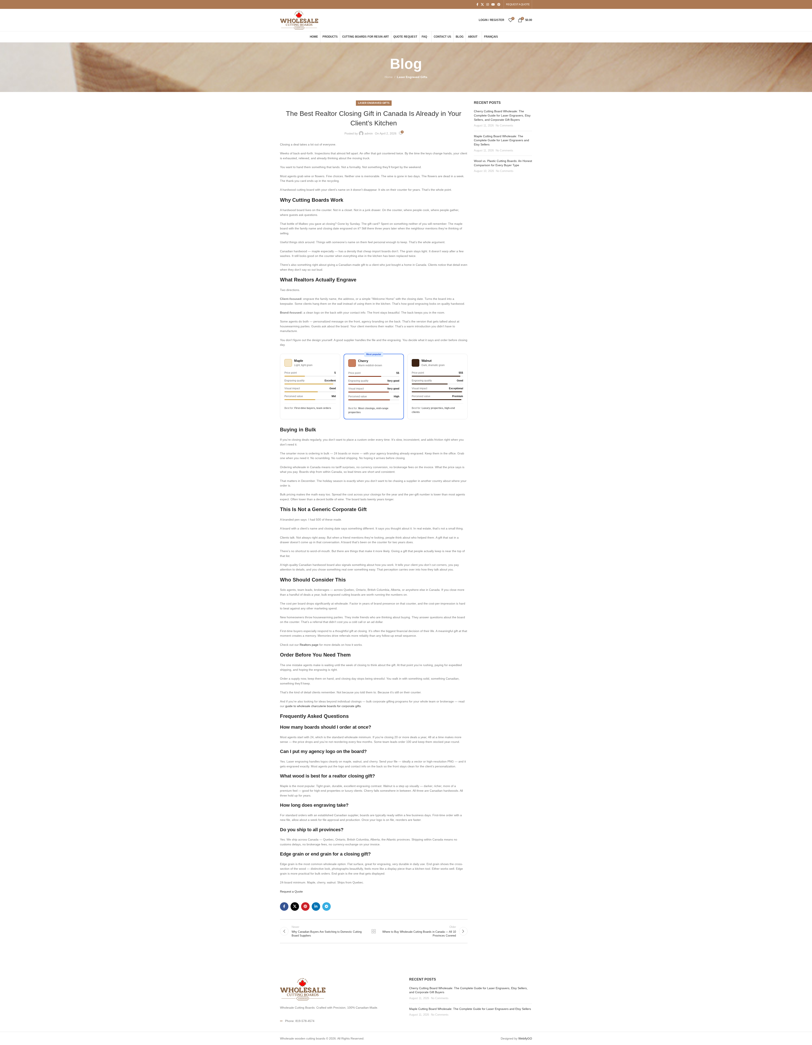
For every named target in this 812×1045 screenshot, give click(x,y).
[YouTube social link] (493, 4)
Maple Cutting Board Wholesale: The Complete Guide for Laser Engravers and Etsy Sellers (501, 140)
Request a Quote (291, 891)
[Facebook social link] (477, 4)
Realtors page (309, 644)
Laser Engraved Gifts (412, 77)
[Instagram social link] (487, 4)
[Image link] (303, 988)
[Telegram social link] (326, 906)
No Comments (504, 125)
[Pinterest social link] (499, 4)
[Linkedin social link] (316, 906)
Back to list (374, 931)
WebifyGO (525, 1038)
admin (369, 133)
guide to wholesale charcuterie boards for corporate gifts (323, 706)
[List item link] (341, 1021)
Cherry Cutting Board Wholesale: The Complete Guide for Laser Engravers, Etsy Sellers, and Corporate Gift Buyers (502, 115)
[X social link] (482, 4)
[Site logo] (299, 19)
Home (389, 77)
